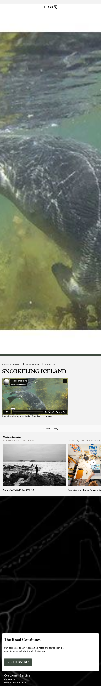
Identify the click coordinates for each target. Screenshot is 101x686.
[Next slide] (93, 462)
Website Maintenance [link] (15, 682)
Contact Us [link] (9, 679)
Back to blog (52, 428)
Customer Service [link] (17, 675)
